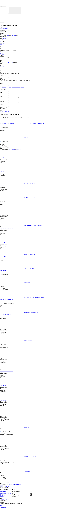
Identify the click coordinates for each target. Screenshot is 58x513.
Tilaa (1, 148)
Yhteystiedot (7, 499)
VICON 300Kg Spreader (4, 125)
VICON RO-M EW (3, 256)
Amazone (19, 23)
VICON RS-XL (2, 342)
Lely (33, 23)
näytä (1, 110)
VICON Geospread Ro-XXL (4, 491)
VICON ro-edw (2, 415)
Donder (26, 23)
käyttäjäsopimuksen (19, 149)
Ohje (4, 499)
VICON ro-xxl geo (3, 444)
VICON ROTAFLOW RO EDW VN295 (6, 371)
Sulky (39, 23)
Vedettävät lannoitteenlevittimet (4, 23)
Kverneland (30, 23)
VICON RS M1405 (2, 495)
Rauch (35, 23)
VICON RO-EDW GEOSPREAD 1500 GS (7, 299)
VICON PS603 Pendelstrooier (5, 314)
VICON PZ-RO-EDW (3, 270)
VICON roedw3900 (3, 400)
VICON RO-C (2, 185)
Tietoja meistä (2, 499)
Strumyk (37, 23)
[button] (29, 18)
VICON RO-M (2, 242)
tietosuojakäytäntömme (12, 149)
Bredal (24, 23)
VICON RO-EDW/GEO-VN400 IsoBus (6, 228)
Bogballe (22, 23)
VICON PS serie (3, 385)
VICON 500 (2, 157)
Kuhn (28, 23)
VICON (1, 214)
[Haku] (15, 10)
